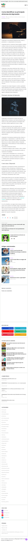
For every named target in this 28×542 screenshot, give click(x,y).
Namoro (4, 460)
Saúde (4, 491)
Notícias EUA (5, 466)
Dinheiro (4, 437)
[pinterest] (2, 334)
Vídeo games (6, 501)
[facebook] (2, 328)
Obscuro (4, 474)
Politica (4, 485)
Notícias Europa (6, 468)
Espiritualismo (6, 441)
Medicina (5, 455)
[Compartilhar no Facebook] (3, 218)
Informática (5, 451)
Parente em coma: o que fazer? (18, 277)
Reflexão (4, 487)
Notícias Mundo (6, 470)
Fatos (4, 447)
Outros (4, 476)
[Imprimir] (13, 218)
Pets (3, 480)
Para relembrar (6, 478)
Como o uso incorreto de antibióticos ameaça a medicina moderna (18, 252)
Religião (4, 489)
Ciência (4, 416)
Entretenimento (6, 439)
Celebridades (6, 414)
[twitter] (15, 328)
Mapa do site (4, 527)
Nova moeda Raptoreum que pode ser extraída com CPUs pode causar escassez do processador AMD (16, 354)
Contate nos (4, 530)
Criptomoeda (5, 426)
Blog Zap (17, 538)
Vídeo (4, 499)
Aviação (4, 409)
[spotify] (15, 331)
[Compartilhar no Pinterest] (8, 218)
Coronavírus (5, 420)
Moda (4, 457)
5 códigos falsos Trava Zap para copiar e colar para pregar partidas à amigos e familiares (15, 359)
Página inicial (4, 525)
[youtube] (2, 331)
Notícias (4, 462)
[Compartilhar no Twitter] (5, 218)
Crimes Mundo (6, 424)
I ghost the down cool (11, 378)
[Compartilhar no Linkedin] (10, 218)
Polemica (5, 483)
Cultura (4, 430)
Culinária (4, 428)
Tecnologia (5, 495)
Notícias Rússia (6, 472)
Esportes (4, 443)
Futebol (4, 449)
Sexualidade (5, 493)
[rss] (15, 334)
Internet (4, 453)
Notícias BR (5, 464)
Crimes (4, 422)
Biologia (4, 412)
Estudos (4, 445)
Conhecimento (6, 418)
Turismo (4, 497)
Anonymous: (4, 378)
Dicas (4, 435)
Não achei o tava (10, 400)
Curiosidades (5, 432)
